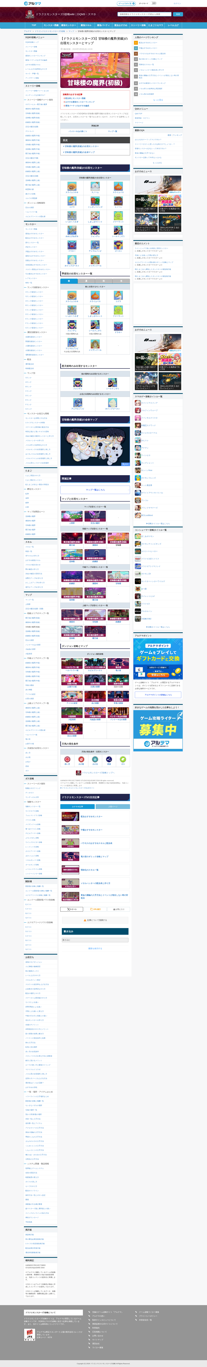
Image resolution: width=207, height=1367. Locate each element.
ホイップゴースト (72, 266)
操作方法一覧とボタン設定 (35, 1195)
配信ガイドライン (32, 1191)
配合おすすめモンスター (34, 238)
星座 (109, 764)
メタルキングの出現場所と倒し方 (37, 449)
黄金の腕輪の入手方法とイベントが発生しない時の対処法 (159, 76)
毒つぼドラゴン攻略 (32, 829)
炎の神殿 (95, 703)
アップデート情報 (32, 78)
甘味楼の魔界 (30, 525)
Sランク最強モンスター (34, 296)
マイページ (139, 122)
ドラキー (72, 251)
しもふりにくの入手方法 (34, 1150)
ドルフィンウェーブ (149, 410)
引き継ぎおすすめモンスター (36, 274)
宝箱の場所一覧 (31, 1110)
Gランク (28, 409)
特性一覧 (28, 283)
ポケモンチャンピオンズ (151, 544)
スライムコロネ (72, 192)
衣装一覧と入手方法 (32, 1119)
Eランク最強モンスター (34, 319)
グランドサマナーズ (149, 508)
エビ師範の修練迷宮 (32, 966)
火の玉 (95, 764)
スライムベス (118, 192)
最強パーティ (103, 25)
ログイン (177, 3)
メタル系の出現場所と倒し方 (36, 1074)
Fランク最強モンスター (34, 323)
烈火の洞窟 (72, 736)
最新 (169, 135)
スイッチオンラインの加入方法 (37, 1213)
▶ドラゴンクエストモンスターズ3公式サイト (77, 788)
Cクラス (28, 909)
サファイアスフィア (149, 403)
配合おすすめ (121, 25)
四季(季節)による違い (33, 1007)
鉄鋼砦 (95, 561)
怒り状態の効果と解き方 (34, 1034)
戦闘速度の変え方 (32, 1177)
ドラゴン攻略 (30, 820)
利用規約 (96, 1328)
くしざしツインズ (95, 207)
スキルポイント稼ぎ (32, 980)
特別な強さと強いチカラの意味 (37, 431)
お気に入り (120, 909)
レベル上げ (173, 25)
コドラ (72, 207)
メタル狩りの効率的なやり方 (36, 445)
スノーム (95, 192)
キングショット (147, 463)
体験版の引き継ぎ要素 (33, 1204)
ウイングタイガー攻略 (33, 842)
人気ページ (112, 807)
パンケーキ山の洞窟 (118, 719)
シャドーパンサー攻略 (33, 874)
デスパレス (29, 131)
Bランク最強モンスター (34, 305)
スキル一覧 (29, 547)
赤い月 (67, 764)
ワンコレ (145, 500)
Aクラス (28, 945)
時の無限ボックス (32, 971)
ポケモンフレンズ (148, 478)
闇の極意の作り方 (32, 569)
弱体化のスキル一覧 (146, 64)
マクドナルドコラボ (32, 1069)
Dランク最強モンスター (34, 314)
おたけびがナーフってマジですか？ (148, 139)
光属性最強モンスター (33, 337)
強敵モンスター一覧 (32, 806)
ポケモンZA (146, 574)
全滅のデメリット (32, 1025)
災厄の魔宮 (95, 523)
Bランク (28, 387)
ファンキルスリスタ (149, 418)
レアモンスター (31, 278)
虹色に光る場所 (31, 1047)
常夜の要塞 (118, 703)
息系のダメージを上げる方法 (36, 1078)
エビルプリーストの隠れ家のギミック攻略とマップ (154, 262)
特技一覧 (28, 551)
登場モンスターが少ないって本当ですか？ (151, 148)
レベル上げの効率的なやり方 (36, 69)
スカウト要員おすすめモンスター (37, 269)
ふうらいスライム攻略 (33, 869)
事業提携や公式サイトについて (105, 1324)
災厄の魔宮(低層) (31, 127)
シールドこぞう (118, 236)
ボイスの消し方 (31, 1182)
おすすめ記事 (77, 807)
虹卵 (27, 494)
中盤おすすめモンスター (148, 48)
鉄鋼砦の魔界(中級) (32, 136)
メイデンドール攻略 (32, 824)
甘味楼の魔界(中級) (32, 144)
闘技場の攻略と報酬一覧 (34, 886)
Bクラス (28, 913)
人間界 (72, 523)
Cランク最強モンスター (34, 310)
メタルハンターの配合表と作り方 (151, 70)
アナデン (145, 448)
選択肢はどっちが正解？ (34, 1083)
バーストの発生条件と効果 (35, 1038)
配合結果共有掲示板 (32, 1248)
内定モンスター (31, 247)
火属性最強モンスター (33, 346)
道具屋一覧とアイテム (33, 1123)
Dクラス (28, 931)
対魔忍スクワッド (148, 425)
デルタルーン (146, 611)
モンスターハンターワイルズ (153, 581)
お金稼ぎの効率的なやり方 (35, 989)
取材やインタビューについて (104, 1320)
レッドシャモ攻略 (32, 847)
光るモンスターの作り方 (34, 1020)
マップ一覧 (112, 131)
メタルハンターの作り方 (34, 440)
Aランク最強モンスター (34, 301)
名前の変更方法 (31, 1173)
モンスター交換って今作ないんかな (148, 157)
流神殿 (72, 561)
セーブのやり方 (31, 1186)
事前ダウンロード (32, 1217)
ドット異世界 (146, 485)
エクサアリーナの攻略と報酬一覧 (37, 895)
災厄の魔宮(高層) (31, 176)
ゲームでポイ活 (125, 3)
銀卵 (27, 503)
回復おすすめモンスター (34, 260)
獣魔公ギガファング (32, 788)
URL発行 (97, 909)
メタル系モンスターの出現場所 (37, 463)
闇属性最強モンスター (33, 341)
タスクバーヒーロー (149, 551)
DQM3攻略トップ (32, 42)
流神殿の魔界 (30, 516)
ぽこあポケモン (147, 536)
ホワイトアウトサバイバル (152, 493)
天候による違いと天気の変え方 (146, 255)
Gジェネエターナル (149, 433)
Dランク (28, 395)
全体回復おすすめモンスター (36, 265)
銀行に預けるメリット (33, 1060)
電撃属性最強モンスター (34, 355)
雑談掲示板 (29, 1235)
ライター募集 (97, 1348)
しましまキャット (95, 222)
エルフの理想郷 (31, 198)
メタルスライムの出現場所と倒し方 (38, 458)
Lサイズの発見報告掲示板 (35, 1243)
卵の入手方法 (30, 1042)
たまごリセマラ (155, 25)
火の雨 (81, 764)
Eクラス (28, 904)
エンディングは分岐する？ (35, 95)
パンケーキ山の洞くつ (78, 131)
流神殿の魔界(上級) (32, 180)
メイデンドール (95, 266)
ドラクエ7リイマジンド (150, 566)
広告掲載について (99, 1332)
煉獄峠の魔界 (30, 521)
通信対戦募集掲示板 (32, 1252)
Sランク (28, 378)
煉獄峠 (95, 545)
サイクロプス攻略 (32, 811)
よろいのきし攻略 (32, 838)
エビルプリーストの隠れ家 (35, 216)
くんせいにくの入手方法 (34, 1146)
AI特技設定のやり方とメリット (37, 1029)
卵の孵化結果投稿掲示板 (34, 1239)
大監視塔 (72, 719)
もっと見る (158, 100)
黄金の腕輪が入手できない (145, 153)
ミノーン (118, 207)
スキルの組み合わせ (32, 565)
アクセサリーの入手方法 (34, 1128)
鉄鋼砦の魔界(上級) (32, 171)
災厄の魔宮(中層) (31, 158)
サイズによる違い (32, 1002)
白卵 (27, 507)
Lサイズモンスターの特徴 (35, 422)
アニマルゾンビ (95, 251)
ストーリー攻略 (138, 25)
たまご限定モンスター (33, 480)
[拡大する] (95, 446)
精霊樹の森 (29, 189)
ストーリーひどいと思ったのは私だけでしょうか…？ (155, 144)
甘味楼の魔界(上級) (32, 167)
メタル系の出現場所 (146, 94)
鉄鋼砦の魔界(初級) (32, 122)
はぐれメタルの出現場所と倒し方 (37, 454)
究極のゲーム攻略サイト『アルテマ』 (107, 1312)
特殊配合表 (29, 368)
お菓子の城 (72, 687)
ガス (123, 764)
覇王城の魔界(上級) (32, 185)
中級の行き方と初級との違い (36, 1016)
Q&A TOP (138, 114)
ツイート (73, 909)
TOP (34, 25)
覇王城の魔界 (30, 530)
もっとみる (157, 163)
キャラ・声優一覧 (32, 73)
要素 (27, 1199)
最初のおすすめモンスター (35, 256)
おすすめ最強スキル (32, 65)
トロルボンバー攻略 (32, 860)
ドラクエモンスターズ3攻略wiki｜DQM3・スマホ (66, 14)
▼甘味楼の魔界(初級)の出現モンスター (81, 146)
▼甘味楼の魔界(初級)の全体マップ (79, 152)
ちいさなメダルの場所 (33, 1105)
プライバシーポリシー (148, 1316)
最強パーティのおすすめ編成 (77, 106)
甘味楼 (118, 583)
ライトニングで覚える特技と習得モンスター (151, 248)
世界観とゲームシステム (34, 1168)
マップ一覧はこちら (95, 490)
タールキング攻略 (32, 865)
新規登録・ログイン (142, 118)
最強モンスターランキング (35, 56)
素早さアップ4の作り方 (34, 587)
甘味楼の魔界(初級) (32, 113)
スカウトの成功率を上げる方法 (37, 984)
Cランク (28, 391)
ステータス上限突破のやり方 (36, 998)
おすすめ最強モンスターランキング (80, 102)
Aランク (28, 382)
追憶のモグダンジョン (33, 962)
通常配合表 (29, 364)
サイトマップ (97, 1340)
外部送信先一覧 (145, 1320)
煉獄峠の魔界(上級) (32, 162)
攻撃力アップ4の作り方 (34, 578)
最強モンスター (68, 25)
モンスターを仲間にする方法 (36, 418)
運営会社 (96, 1344)
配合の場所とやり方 (32, 993)
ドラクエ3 (145, 604)
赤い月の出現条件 (32, 1051)
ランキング (177, 135)
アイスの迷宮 (72, 703)
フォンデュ (95, 236)
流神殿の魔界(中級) (32, 149)
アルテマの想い (98, 1316)
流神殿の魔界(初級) (32, 118)
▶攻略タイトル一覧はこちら (158, 524)
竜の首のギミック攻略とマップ (150, 59)
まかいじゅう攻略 (32, 856)
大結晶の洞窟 (95, 719)
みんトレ (145, 440)
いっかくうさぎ (72, 222)
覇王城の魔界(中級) (32, 153)
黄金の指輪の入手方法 (33, 1132)
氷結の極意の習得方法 (33, 574)
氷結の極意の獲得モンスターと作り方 (39, 436)
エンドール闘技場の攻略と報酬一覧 (38, 891)
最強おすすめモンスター (34, 233)
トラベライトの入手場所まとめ (37, 1096)
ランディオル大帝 (32, 797)
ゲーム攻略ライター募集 (149, 1312)
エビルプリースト (95, 670)
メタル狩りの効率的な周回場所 (150, 88)
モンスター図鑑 (51, 25)
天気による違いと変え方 (34, 1011)
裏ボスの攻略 (30, 194)
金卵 (27, 498)
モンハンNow (146, 470)
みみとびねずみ (72, 236)
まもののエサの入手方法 (34, 1141)
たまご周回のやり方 (32, 475)
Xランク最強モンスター (34, 292)
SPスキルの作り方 (32, 556)
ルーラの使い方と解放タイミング (37, 1065)
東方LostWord (147, 515)
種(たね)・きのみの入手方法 (36, 1155)
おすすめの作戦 (31, 1087)
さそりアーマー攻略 (32, 851)
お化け (27, 762)
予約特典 (28, 1222)
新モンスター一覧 (32, 242)
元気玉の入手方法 (32, 1159)
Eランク (28, 400)
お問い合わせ (97, 1336)
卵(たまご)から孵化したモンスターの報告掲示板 (153, 269)
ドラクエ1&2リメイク (150, 559)
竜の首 (118, 670)
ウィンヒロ (145, 455)
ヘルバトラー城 (72, 670)
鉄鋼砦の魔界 (30, 534)
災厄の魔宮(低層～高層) (34, 609)
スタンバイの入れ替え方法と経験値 (38, 1056)
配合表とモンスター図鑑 (75, 98)
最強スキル (86, 25)
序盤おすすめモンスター (34, 251)
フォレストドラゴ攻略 (33, 815)
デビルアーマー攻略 (32, 833)
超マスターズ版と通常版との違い (37, 1208)
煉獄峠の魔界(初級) (32, 109)
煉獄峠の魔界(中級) (32, 140)
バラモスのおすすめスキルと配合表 (152, 53)
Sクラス (28, 918)
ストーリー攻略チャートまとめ (37, 91)
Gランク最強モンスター (34, 328)
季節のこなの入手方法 (33, 1137)
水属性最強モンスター (33, 350)
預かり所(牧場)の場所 (33, 1114)
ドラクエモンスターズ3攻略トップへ (98, 773)
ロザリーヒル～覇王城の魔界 (36, 104)
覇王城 (72, 545)
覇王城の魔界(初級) (32, 618)
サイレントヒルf (147, 596)
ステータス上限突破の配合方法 (37, 427)
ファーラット (118, 222)
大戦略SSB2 (146, 619)
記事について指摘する (97, 920)
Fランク (28, 404)
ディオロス (29, 793)
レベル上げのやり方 (32, 975)
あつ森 (144, 589)
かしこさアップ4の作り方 (35, 582)
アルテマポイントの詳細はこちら (158, 695)
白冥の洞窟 (95, 687)
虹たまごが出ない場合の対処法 (37, 484)
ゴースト (118, 251)
